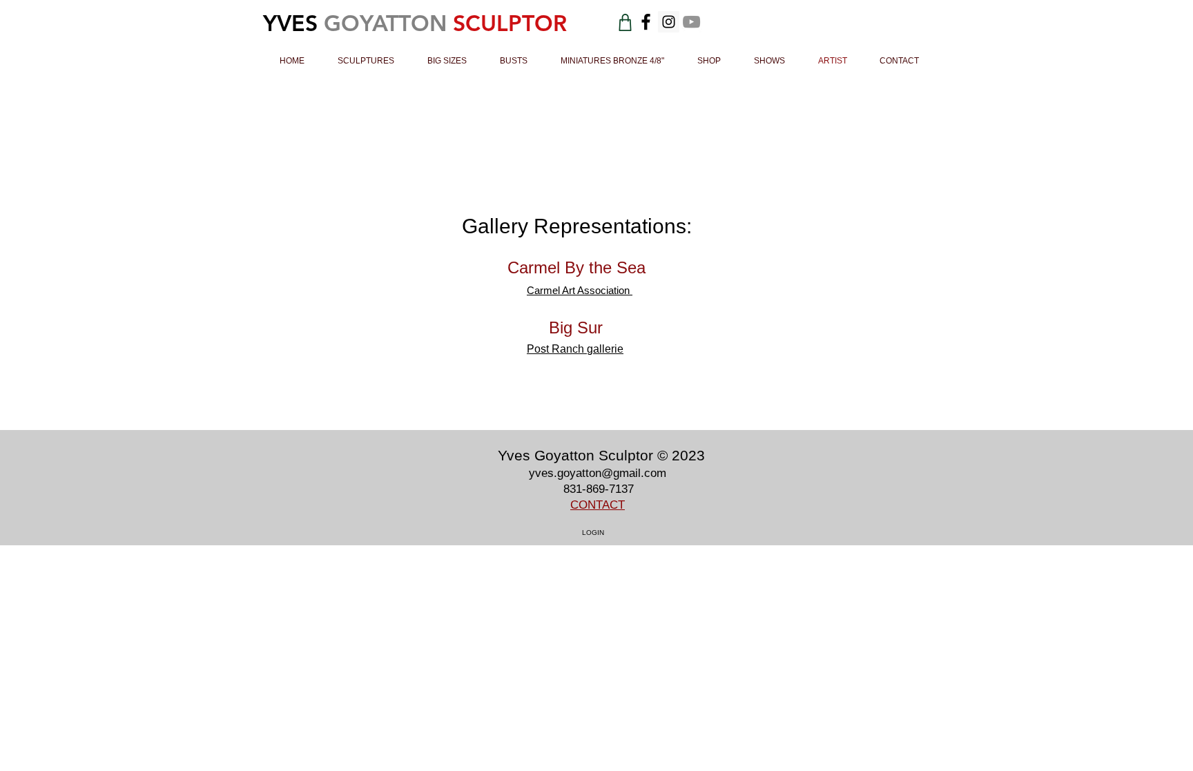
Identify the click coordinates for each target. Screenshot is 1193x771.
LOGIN (593, 532)
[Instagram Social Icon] (668, 21)
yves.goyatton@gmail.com (597, 473)
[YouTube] (691, 21)
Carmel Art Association (579, 290)
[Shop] (625, 22)
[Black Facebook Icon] (646, 21)
